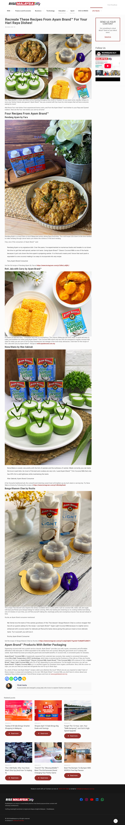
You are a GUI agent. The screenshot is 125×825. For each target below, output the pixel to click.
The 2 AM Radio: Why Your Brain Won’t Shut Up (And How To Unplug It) (18, 770)
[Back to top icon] (116, 821)
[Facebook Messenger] (15, 679)
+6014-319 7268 (63, 789)
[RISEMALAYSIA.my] (24, 4)
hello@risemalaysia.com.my (85, 789)
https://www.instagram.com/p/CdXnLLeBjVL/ (53, 265)
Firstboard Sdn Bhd (18, 820)
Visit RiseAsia (112, 5)
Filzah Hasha (22, 685)
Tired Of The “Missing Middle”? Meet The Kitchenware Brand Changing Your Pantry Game (46, 770)
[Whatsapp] (11, 679)
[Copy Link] (24, 679)
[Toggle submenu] (12, 11)
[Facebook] (7, 679)
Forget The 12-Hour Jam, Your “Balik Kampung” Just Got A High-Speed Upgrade (77, 728)
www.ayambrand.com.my (59, 674)
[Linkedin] (20, 679)
